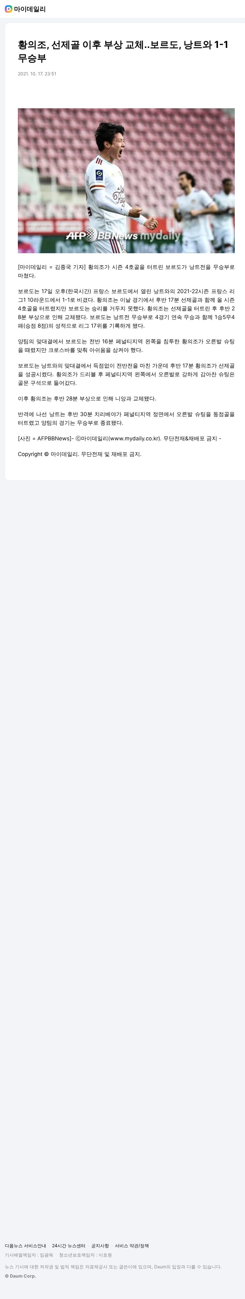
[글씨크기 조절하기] (215, 92)
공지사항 (100, 1245)
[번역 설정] (203, 92)
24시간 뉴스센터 (68, 1245)
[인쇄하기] (228, 92)
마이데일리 (30, 9)
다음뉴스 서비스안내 (25, 1245)
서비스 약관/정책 (132, 1245)
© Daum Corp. (20, 1276)
